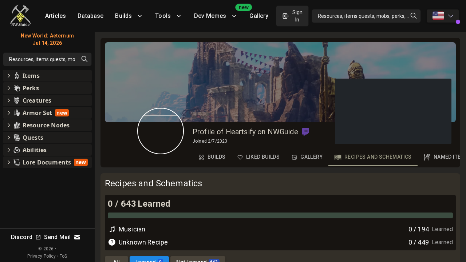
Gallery (258, 15)
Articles (55, 15)
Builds (123, 15)
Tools (163, 15)
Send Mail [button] (57, 237)
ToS (63, 256)
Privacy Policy (41, 256)
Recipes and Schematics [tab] (378, 157)
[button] (305, 131)
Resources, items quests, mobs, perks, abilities (369, 16)
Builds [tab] (216, 157)
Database (90, 15)
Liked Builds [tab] (263, 157)
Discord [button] (21, 237)
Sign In (297, 16)
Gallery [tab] (311, 157)
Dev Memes (219, 13)
